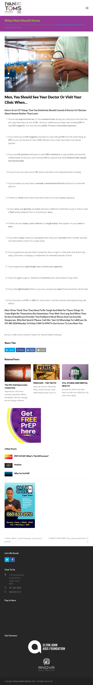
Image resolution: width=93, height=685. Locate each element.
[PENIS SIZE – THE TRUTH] (46, 372)
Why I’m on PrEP (22, 473)
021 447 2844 (15, 588)
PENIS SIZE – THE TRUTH (44, 383)
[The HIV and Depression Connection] (18, 373)
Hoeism (17, 464)
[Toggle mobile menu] (87, 8)
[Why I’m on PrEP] (8, 474)
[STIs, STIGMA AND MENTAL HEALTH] (75, 372)
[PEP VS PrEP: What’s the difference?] (8, 457)
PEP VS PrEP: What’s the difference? (31, 456)
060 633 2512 (15, 592)
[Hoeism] (8, 466)
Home (7, 24)
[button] (10, 350)
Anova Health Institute (22, 681)
